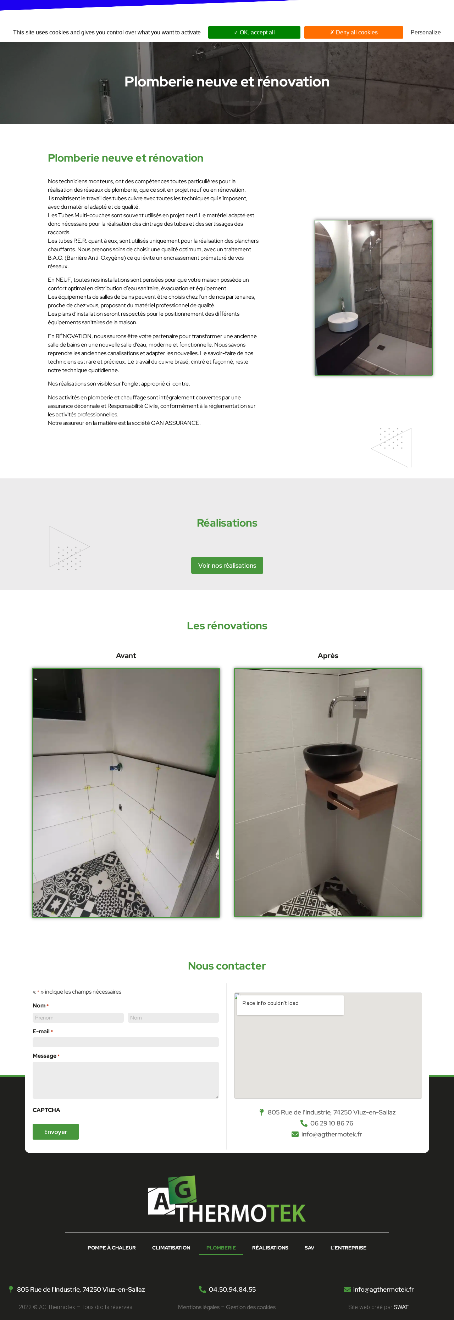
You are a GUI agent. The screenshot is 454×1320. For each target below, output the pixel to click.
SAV (309, 1248)
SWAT (401, 1307)
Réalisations (270, 1248)
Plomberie (221, 1248)
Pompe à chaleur (112, 1248)
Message (46, 1056)
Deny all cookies (356, 32)
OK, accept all (256, 32)
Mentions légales (199, 1307)
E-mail (43, 1031)
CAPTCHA (46, 1110)
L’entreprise (348, 1248)
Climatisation (171, 1248)
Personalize (426, 32)
